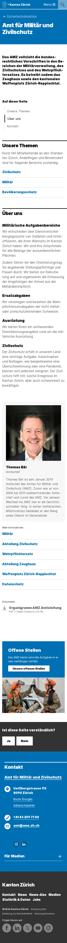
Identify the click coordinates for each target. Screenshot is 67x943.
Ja (8, 741)
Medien (55, 895)
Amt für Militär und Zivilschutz (33, 777)
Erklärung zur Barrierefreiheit (17, 913)
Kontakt (12, 126)
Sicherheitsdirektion (22, 16)
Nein (24, 741)
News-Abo (37, 895)
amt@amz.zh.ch (26, 825)
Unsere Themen (18, 111)
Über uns (14, 119)
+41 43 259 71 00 (26, 817)
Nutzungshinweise (45, 913)
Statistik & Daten (16, 900)
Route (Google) (23, 799)
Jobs (37, 900)
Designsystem (38, 909)
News (22, 895)
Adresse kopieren (24, 805)
